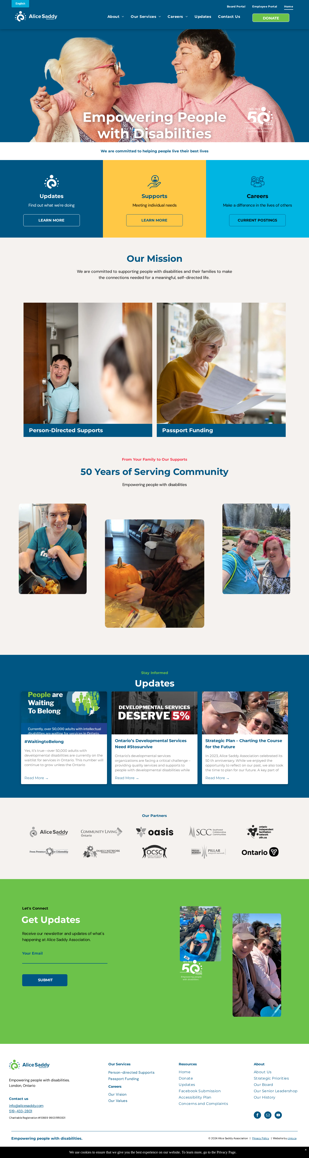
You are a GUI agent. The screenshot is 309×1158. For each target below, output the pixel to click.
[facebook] (257, 1115)
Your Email (32, 953)
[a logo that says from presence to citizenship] (49, 851)
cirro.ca (292, 1138)
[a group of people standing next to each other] (257, 188)
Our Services (119, 1064)
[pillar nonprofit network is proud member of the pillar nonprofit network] (207, 851)
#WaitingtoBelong (44, 741)
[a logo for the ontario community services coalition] (154, 851)
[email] (267, 1115)
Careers (114, 1086)
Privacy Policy (260, 1138)
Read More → (36, 778)
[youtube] (278, 1115)
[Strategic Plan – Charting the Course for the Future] (245, 712)
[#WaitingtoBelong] (64, 712)
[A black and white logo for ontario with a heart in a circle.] (260, 851)
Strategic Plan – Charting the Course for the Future (243, 743)
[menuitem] (236, 7)
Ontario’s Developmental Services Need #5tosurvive (151, 743)
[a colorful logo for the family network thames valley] (101, 851)
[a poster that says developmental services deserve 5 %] (154, 712)
